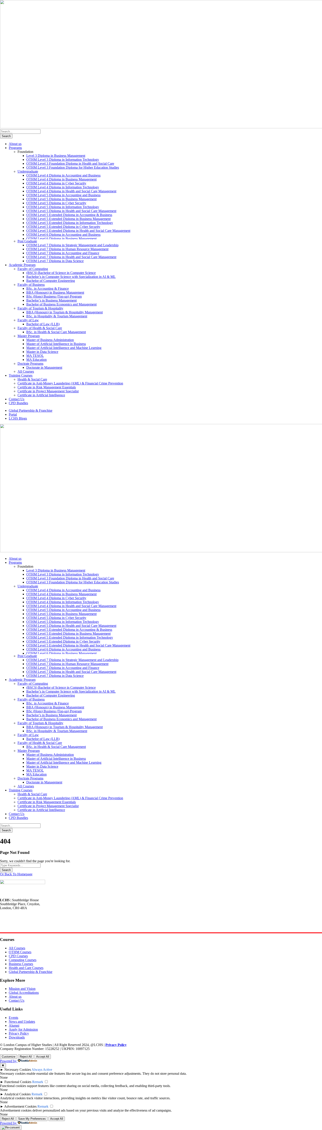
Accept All (42, 1056)
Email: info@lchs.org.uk (17, 927)
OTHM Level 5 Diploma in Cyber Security (56, 203)
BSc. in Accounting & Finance (47, 288)
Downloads (17, 1037)
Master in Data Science (42, 352)
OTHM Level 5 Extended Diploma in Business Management (68, 219)
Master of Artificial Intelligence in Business (56, 344)
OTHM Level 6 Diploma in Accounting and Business (63, 234)
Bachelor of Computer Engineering (50, 280)
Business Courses (21, 964)
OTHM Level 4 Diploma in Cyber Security (56, 183)
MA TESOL (35, 356)
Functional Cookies (17, 1082)
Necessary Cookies (17, 1069)
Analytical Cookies (17, 1094)
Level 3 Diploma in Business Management (55, 155)
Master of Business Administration (50, 340)
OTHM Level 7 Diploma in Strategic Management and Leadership (72, 245)
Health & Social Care (32, 379)
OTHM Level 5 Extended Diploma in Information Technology (69, 223)
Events (13, 1017)
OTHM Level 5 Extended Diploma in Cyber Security (63, 227)
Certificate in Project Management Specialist (48, 391)
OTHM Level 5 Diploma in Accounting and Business (63, 195)
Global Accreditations (24, 992)
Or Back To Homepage (16, 874)
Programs (15, 148)
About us (15, 144)
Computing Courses (22, 960)
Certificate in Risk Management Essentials (47, 387)
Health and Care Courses (26, 968)
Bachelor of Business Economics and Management (61, 304)
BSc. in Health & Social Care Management (56, 332)
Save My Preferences (32, 1118)
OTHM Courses (20, 952)
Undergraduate (28, 171)
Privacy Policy (19, 1033)
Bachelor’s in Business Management (51, 300)
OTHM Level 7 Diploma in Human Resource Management (67, 249)
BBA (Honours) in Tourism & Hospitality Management (64, 312)
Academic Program (22, 265)
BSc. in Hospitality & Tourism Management (56, 316)
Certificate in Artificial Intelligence (41, 395)
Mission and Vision (22, 989)
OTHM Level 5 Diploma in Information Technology (62, 207)
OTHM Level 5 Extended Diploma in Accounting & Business (69, 215)
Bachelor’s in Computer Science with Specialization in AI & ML (71, 277)
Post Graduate (27, 241)
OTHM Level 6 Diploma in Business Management (61, 238)
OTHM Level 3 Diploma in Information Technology (62, 159)
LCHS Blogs (18, 418)
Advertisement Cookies (20, 1106)
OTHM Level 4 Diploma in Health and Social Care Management (71, 191)
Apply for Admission (23, 1029)
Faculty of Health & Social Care (40, 328)
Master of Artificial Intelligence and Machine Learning (63, 348)
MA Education (36, 359)
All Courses (26, 371)
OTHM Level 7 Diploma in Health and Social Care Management (71, 257)
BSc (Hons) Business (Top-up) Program (54, 296)
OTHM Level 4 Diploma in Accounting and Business (63, 175)
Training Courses (20, 375)
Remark (37, 1082)
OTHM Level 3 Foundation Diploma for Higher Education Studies (72, 167)
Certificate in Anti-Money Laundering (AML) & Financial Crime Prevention (70, 383)
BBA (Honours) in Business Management (55, 292)
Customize (8, 1056)
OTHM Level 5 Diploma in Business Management (61, 199)
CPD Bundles (18, 403)
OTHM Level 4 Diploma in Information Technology (62, 187)
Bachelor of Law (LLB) (43, 324)
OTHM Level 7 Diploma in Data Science (55, 261)
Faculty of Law (28, 320)
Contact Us (16, 399)
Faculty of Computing (33, 269)
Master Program (29, 336)
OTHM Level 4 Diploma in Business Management (61, 179)
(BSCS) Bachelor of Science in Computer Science (61, 273)
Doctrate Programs (30, 363)
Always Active (42, 1069)
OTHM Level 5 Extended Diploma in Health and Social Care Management (78, 230)
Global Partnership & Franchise (30, 410)
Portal (13, 414)
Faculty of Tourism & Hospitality (40, 308)
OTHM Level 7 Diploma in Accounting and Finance (62, 253)
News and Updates (22, 1021)
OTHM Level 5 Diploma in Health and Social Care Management (71, 211)
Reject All (26, 1056)
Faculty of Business (31, 284)
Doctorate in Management (44, 367)
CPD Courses (18, 956)
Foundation (25, 152)
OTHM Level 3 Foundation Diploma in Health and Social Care (70, 163)
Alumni (14, 1025)
